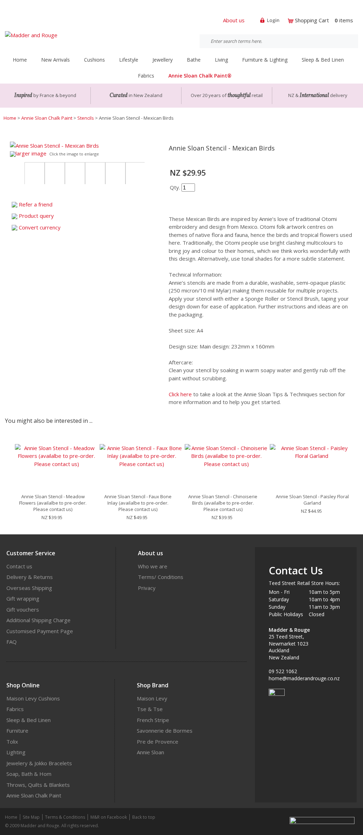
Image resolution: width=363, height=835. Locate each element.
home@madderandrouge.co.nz (304, 678)
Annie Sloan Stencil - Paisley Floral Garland (312, 499)
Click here (180, 394)
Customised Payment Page (39, 631)
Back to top (143, 817)
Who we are (152, 566)
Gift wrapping (22, 598)
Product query (36, 215)
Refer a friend (35, 204)
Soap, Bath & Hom (28, 773)
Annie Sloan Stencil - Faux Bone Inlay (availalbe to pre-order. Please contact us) (138, 502)
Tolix (12, 741)
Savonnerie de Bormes (164, 730)
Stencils (85, 118)
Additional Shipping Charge (38, 620)
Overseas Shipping (29, 587)
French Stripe (153, 719)
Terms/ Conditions (160, 576)
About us (234, 20)
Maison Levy (152, 698)
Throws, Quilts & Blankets (38, 784)
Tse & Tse (150, 708)
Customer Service (30, 553)
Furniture (17, 730)
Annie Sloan (150, 752)
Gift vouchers (22, 609)
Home (20, 59)
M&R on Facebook (108, 817)
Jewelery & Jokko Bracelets (39, 763)
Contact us (19, 566)
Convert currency (40, 227)
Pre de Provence (157, 741)
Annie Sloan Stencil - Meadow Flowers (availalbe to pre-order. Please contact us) (52, 502)
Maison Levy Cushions (33, 698)
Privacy (147, 587)
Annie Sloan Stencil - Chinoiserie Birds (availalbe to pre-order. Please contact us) (222, 502)
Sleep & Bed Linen (28, 719)
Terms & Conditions (65, 817)
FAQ (11, 641)
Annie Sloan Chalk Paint (46, 118)
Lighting (16, 752)
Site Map (31, 817)
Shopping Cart (312, 20)
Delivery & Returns (29, 576)
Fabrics (15, 708)
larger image (31, 153)
